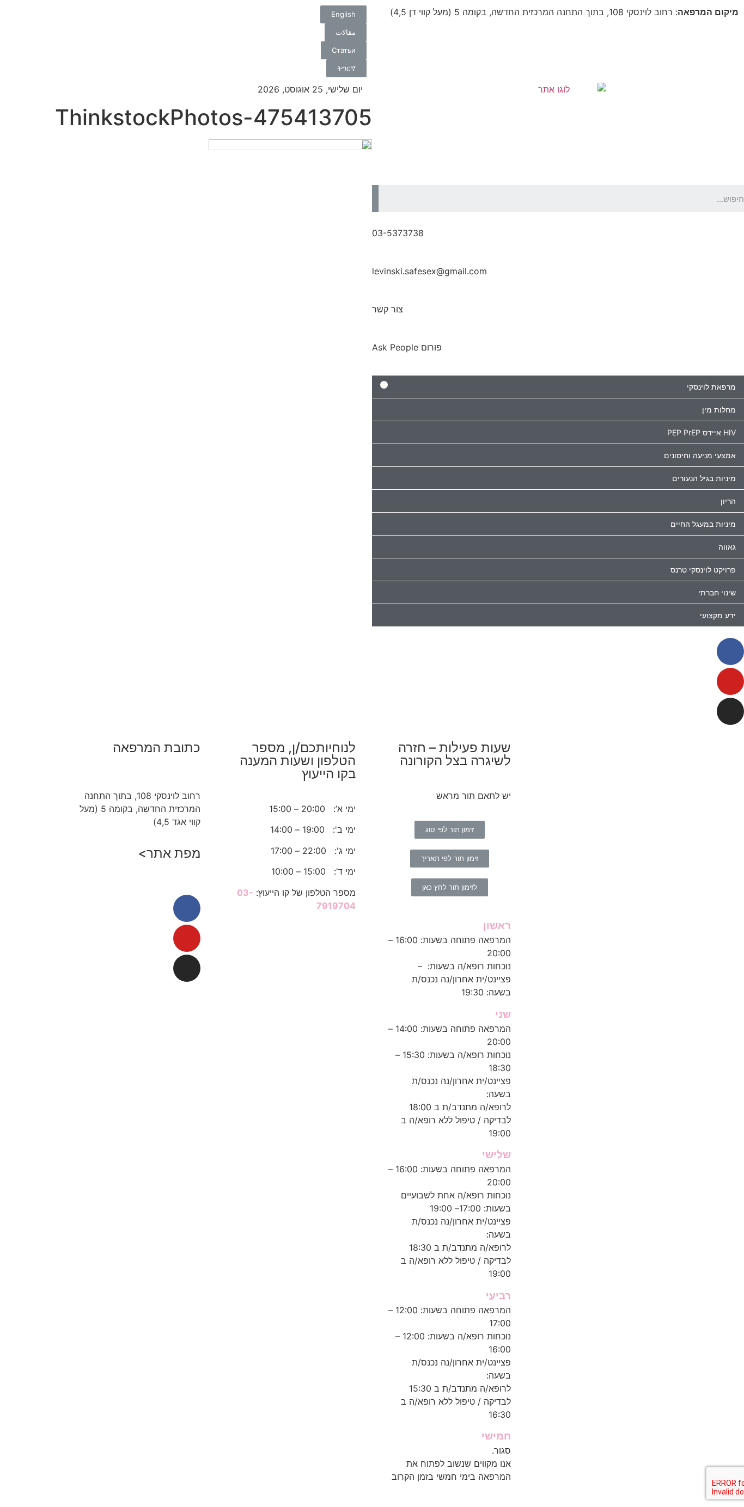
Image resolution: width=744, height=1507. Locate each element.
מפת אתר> (169, 853)
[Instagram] (730, 711)
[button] (343, 14)
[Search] (375, 198)
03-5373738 (398, 232)
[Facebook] (730, 651)
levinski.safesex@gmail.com (429, 271)
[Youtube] (730, 681)
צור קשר (387, 309)
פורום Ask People (407, 347)
